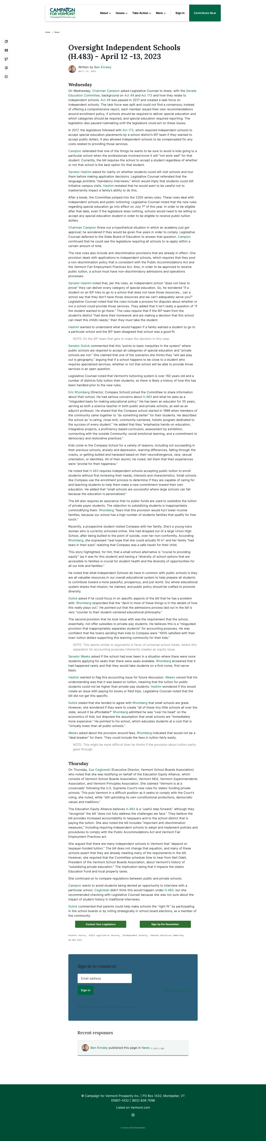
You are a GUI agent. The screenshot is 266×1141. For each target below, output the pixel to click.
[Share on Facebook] (6, 68)
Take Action (140, 13)
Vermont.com (140, 1107)
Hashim (108, 186)
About (104, 13)
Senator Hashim (79, 172)
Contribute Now (205, 13)
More (159, 13)
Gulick (72, 598)
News (56, 32)
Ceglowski (101, 890)
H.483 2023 (76, 940)
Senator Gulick (79, 346)
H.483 (147, 397)
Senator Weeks (79, 656)
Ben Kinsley (102, 67)
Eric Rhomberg (79, 392)
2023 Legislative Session (104, 935)
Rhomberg (106, 510)
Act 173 (146, 95)
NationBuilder (139, 1127)
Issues (120, 13)
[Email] (6, 50)
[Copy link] (6, 41)
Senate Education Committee (167, 935)
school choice (78, 935)
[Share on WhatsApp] (6, 76)
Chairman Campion (106, 91)
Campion (74, 151)
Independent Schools (135, 935)
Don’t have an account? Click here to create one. (107, 1007)
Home (47, 32)
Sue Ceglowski (99, 770)
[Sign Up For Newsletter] (165, 924)
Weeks (170, 677)
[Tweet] (6, 59)
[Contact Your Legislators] (100, 924)
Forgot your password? (175, 990)
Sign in (180, 13)
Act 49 (129, 95)
